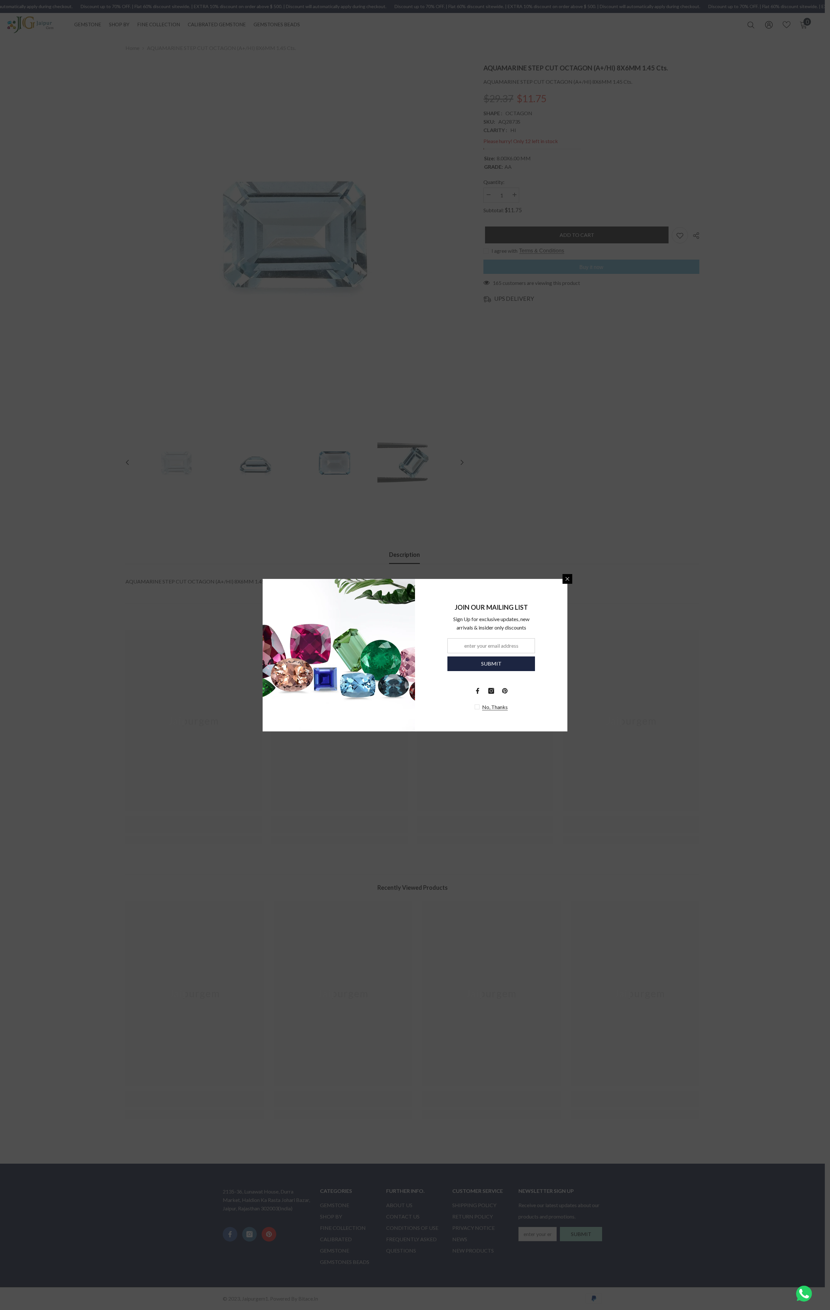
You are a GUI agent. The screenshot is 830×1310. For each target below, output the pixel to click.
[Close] (567, 579)
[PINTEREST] (505, 691)
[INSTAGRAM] (491, 691)
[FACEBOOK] (477, 691)
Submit (491, 663)
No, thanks (495, 707)
